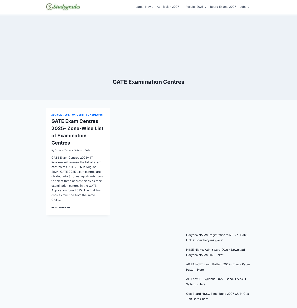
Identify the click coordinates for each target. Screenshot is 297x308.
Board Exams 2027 (223, 6)
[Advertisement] (148, 39)
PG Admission (94, 115)
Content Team (63, 150)
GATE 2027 (78, 115)
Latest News (144, 6)
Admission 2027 (60, 115)
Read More (60, 207)
